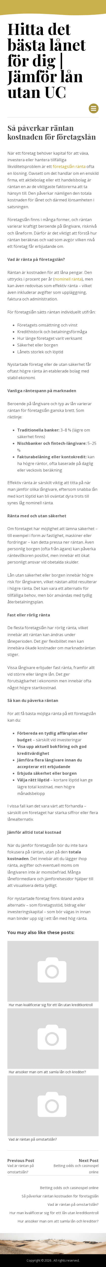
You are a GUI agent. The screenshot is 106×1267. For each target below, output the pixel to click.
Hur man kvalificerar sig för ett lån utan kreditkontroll (54, 1212)
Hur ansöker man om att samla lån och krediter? (58, 1221)
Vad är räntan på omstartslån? (73, 1204)
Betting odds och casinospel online (69, 1187)
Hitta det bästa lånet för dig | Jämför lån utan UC (46, 60)
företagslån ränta (69, 166)
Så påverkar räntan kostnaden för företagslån (60, 1195)
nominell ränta (68, 279)
